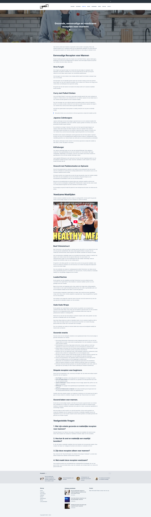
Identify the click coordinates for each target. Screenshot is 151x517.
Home (41, 490)
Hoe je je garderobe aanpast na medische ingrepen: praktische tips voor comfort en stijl (50, 478)
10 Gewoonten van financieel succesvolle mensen (86, 479)
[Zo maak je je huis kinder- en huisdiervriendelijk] (96, 478)
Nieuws (88, 6)
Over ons (104, 6)
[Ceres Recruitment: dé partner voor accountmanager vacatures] (67, 499)
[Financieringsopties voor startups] (60, 478)
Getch (50, 515)
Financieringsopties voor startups (68, 478)
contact (101, 490)
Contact (109, 6)
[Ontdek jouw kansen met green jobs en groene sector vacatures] (67, 506)
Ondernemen (94, 6)
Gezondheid (78, 6)
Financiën (72, 6)
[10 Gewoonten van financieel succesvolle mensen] (78, 478)
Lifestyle (84, 6)
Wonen (99, 6)
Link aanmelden (43, 501)
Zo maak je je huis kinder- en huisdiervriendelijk (104, 478)
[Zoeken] (110, 1)
